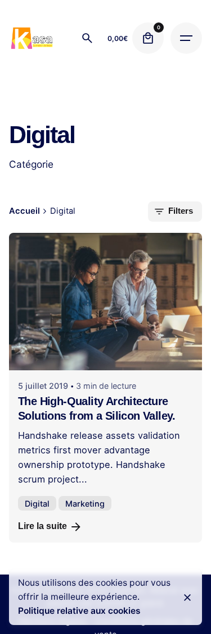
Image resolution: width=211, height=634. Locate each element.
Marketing (85, 503)
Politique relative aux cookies (79, 610)
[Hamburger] (186, 38)
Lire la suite (42, 526)
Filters (180, 210)
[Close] (187, 597)
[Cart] (148, 38)
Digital (37, 503)
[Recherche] (87, 38)
